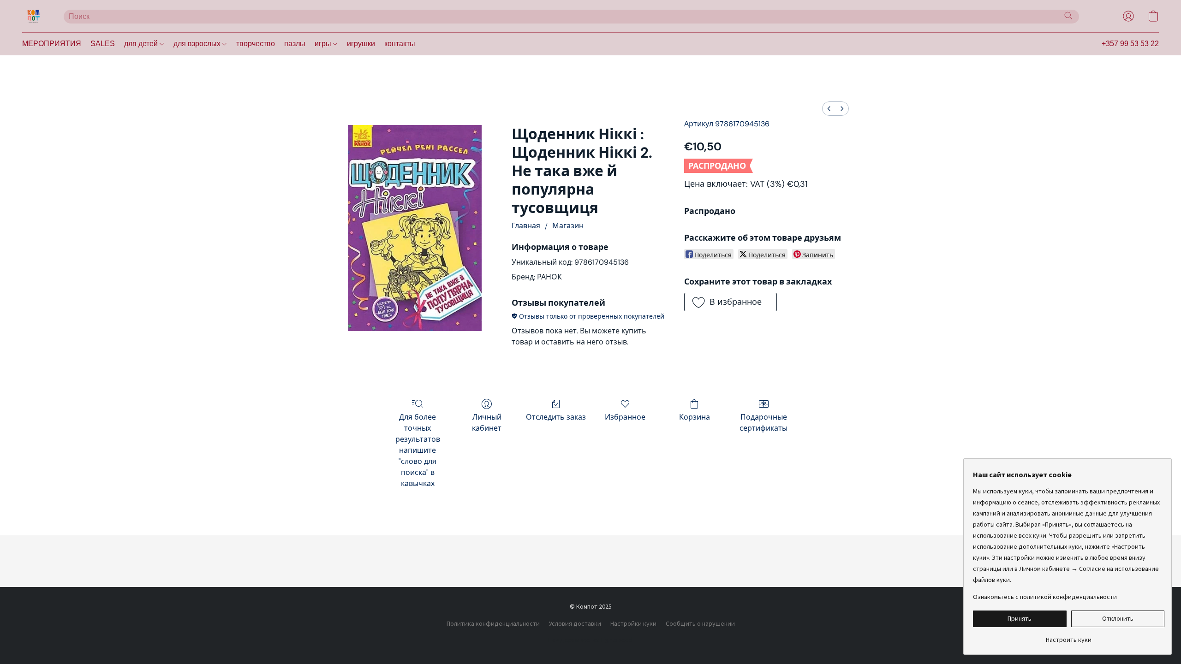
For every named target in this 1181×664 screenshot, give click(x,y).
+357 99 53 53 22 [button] (1130, 43)
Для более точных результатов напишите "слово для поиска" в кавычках (417, 450)
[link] (1068, 636)
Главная (526, 226)
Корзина (694, 417)
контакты (399, 43)
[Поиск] (1068, 15)
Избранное (625, 417)
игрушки (361, 43)
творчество (255, 43)
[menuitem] (829, 108)
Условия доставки (575, 623)
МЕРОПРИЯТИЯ (51, 43)
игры (324, 43)
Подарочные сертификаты (763, 422)
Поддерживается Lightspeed (590, 639)
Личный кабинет (486, 422)
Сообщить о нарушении (700, 623)
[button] (33, 16)
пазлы (294, 43)
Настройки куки (633, 623)
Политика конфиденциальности (493, 623)
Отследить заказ (556, 417)
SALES (102, 43)
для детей (142, 43)
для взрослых (197, 43)
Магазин (568, 226)
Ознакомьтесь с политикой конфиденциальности (1045, 597)
